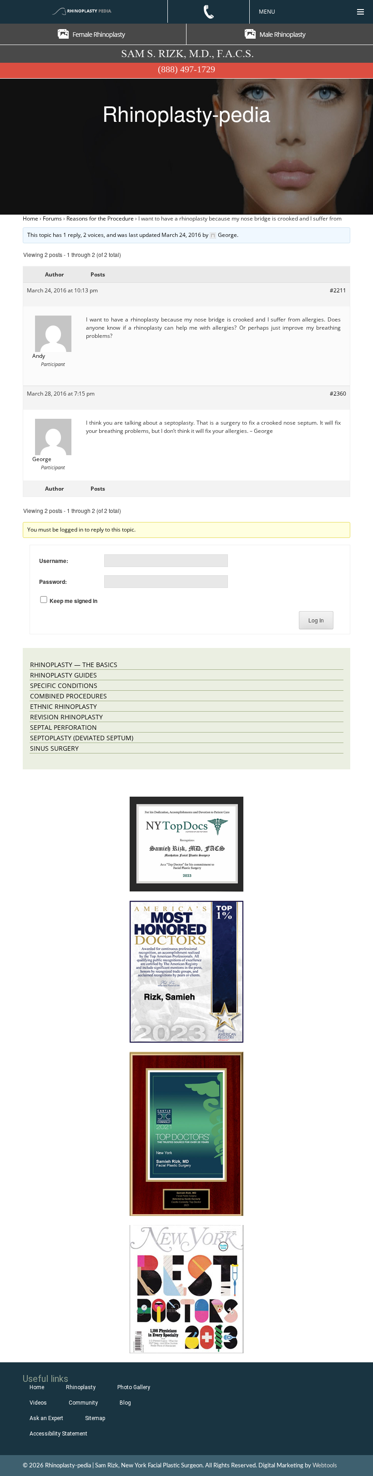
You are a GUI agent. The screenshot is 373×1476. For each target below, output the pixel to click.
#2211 (338, 290)
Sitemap (95, 1418)
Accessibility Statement (58, 1434)
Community (83, 1403)
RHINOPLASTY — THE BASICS (73, 664)
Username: (53, 561)
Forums (52, 218)
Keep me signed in (73, 601)
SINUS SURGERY (54, 748)
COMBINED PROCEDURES (68, 696)
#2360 (338, 393)
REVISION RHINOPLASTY (66, 717)
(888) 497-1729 (186, 69)
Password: (53, 581)
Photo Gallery (133, 1387)
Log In (316, 620)
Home (30, 218)
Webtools (325, 1465)
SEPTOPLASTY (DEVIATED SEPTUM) (81, 737)
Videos (38, 1403)
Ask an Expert (46, 1418)
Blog (125, 1403)
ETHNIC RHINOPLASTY (63, 706)
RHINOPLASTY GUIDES (63, 675)
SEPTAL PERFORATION (63, 727)
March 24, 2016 (181, 235)
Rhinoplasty (81, 1387)
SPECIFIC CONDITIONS (63, 685)
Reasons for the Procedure (100, 218)
